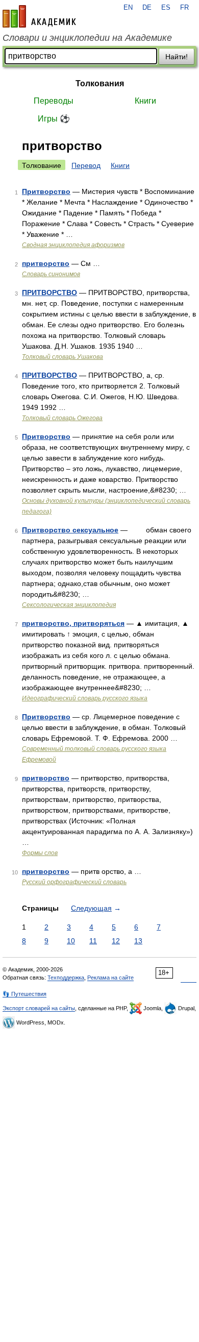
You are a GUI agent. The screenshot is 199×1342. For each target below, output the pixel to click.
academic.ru (39, 16)
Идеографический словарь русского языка (84, 698)
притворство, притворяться (73, 623)
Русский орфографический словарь (74, 882)
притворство (45, 263)
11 (93, 941)
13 (138, 941)
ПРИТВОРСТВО (49, 292)
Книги (145, 100)
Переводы (53, 100)
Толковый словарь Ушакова (62, 356)
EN (128, 7)
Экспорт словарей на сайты (39, 1008)
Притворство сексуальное (70, 530)
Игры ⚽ (54, 118)
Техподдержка (65, 977)
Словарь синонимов (51, 274)
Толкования (100, 83)
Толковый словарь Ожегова (62, 418)
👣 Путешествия (24, 994)
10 (71, 941)
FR (184, 7)
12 (116, 941)
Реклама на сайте (110, 977)
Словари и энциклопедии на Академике (87, 38)
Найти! (176, 57)
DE (147, 7)
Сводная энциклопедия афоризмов (73, 245)
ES (165, 7)
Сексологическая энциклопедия (69, 604)
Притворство (46, 191)
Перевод (86, 165)
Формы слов (40, 853)
